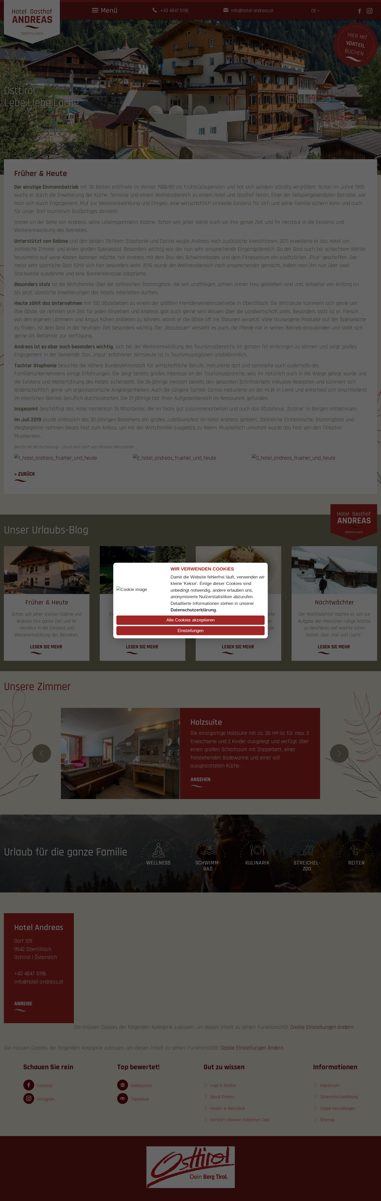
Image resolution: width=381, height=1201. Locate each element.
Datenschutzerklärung (193, 609)
